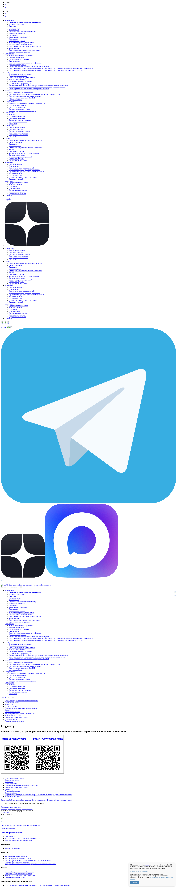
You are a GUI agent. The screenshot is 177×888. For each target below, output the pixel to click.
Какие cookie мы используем (140, 871)
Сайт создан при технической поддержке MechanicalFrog (21, 825)
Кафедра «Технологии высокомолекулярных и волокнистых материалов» (30, 864)
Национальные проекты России (20, 83)
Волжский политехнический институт (18, 874)
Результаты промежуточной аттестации (23, 177)
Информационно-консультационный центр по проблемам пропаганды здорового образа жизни (38, 795)
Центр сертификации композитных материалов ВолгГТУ (29, 89)
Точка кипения (14, 48)
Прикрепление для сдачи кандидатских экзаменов (26, 171)
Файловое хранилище (12, 796)
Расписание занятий (16, 179)
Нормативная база (15, 173)
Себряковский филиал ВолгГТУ (16, 877)
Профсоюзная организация (18, 160)
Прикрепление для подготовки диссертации (24, 170)
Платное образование (16, 151)
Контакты (12, 114)
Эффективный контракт (17, 194)
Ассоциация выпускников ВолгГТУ (21, 44)
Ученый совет (14, 30)
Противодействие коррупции (19, 52)
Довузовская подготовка (17, 65)
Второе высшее (14, 61)
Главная (3, 697)
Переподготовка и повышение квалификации (25, 63)
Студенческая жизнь (16, 142)
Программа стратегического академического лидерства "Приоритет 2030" (35, 94)
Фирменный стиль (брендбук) (19, 37)
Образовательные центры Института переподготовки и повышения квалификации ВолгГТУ (37, 885)
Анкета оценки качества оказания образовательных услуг (29, 66)
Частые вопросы (14, 28)
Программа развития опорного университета (25, 96)
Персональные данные (17, 41)
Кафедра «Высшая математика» (16, 856)
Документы (13, 186)
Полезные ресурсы (15, 175)
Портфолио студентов (16, 159)
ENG (5, 327)
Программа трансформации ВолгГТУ (22, 98)
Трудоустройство (11, 793)
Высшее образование (16, 57)
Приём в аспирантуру (16, 164)
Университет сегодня (16, 24)
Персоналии (13, 39)
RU (2, 327)
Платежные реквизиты (17, 118)
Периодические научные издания (20, 81)
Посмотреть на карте (8, 812)
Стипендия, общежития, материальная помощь (25, 148)
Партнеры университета (17, 105)
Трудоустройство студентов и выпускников (24, 153)
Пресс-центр (13, 35)
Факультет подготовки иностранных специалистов (27, 103)
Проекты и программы (17, 107)
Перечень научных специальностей (21, 168)
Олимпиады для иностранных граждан (22, 111)
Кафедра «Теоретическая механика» (17, 862)
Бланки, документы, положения (20, 120)
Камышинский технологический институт (20, 875)
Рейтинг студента (15, 146)
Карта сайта (13, 124)
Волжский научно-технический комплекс (19, 872)
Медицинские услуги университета (21, 43)
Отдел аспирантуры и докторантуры (22, 78)
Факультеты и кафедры (17, 33)
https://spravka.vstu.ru (14, 738)
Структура (12, 26)
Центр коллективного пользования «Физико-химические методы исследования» (37, 87)
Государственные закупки (18, 122)
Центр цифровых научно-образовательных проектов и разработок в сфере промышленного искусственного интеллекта (51, 68)
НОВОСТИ (13, 136)
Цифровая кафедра (15, 100)
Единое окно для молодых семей (20, 157)
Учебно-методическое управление (21, 55)
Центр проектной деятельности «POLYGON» (25, 46)
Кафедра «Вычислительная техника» (18, 858)
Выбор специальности (17, 127)
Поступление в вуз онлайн (18, 135)
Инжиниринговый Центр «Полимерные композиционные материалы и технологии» (39, 85)
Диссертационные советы (18, 76)
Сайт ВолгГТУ (10, 837)
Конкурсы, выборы (15, 184)
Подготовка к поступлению (18, 133)
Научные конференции (17, 79)
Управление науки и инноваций (20, 74)
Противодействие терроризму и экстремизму (25, 50)
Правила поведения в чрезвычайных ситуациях (25, 140)
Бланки (11, 149)
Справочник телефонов (17, 116)
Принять (135, 882)
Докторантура (14, 166)
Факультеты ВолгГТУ (12, 848)
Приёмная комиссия (16, 129)
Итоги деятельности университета (21, 92)
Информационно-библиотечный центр (22, 31)
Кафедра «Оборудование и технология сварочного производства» (28, 860)
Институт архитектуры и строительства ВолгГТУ (22, 838)
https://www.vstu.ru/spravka (48, 738)
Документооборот (15, 188)
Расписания (13, 144)
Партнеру (8, 195)
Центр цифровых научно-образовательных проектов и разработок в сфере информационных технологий (46, 70)
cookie (147, 865)
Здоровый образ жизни (17, 155)
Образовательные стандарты (19, 59)
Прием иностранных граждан (19, 109)
